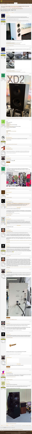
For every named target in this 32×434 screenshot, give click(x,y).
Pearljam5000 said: (9, 372)
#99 (30, 370)
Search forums (5, 4)
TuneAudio (7, 123)
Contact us (19, 431)
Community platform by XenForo (12, 432)
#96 (30, 321)
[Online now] (3, 17)
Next (12, 12)
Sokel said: (8, 15)
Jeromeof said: (8, 147)
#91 (30, 217)
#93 (30, 244)
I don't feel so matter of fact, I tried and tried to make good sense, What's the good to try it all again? (18, 240)
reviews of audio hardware (14, 6)
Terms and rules (23, 431)
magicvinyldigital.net (8, 130)
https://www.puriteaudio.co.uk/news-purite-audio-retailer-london (13, 43)
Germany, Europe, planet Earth (3, 165)
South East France (3, 254)
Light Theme (2, 431)
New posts (1, 4)
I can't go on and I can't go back (9, 240)
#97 (30, 332)
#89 (30, 190)
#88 (30, 167)
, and (10, 45)
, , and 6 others (11, 423)
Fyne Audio (7, 125)
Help (29, 431)
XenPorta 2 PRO (13, 433)
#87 (30, 156)
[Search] (31, 3)
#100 (30, 381)
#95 (30, 269)
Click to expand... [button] (19, 207)
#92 (30, 228)
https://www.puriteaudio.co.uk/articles (10, 70)
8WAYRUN (20, 433)
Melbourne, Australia (3, 154)
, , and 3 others (12, 319)
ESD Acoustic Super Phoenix (10, 126)
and (9, 197)
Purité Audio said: (9, 137)
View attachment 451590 (9, 231)
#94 (30, 257)
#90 (30, 199)
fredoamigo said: (9, 357)
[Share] (29, 14)
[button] (21, 3)
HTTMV (7, 132)
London (4, 24)
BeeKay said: (8, 334)
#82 (30, 47)
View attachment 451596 (9, 138)
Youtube (7, 131)
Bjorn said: (8, 383)
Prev (1, 12)
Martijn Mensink (3, 11)
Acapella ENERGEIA (8, 124)
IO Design (7, 127)
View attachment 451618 (9, 337)
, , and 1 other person (12, 144)
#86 (30, 146)
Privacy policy (27, 431)
